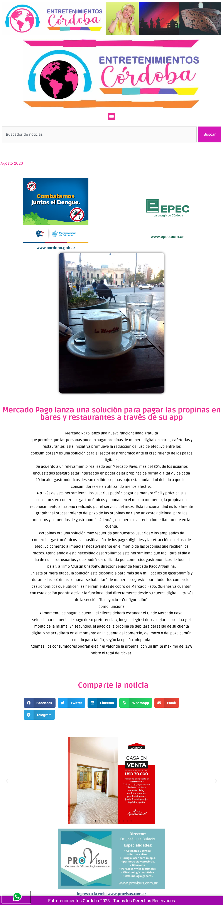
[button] (111, 116)
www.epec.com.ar (167, 236)
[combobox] (99, 135)
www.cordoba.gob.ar (56, 247)
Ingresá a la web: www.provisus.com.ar (111, 893)
